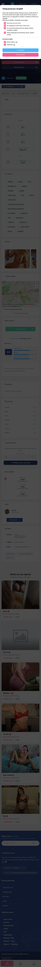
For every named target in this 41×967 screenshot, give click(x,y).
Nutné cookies (12, 42)
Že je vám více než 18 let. (14, 23)
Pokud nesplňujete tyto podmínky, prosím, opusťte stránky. (20, 33)
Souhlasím (21, 50)
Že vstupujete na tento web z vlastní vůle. (18, 25)
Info (16, 42)
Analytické (11, 44)
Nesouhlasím (21, 54)
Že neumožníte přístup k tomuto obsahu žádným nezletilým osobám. (20, 29)
